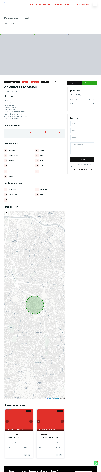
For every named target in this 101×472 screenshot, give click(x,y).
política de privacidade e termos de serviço (82, 169)
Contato (66, 4)
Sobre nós (38, 4)
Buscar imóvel (46, 4)
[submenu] (95, 4)
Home (31, 4)
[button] (6, 212)
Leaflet (49, 398)
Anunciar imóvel (57, 4)
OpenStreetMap (56, 398)
